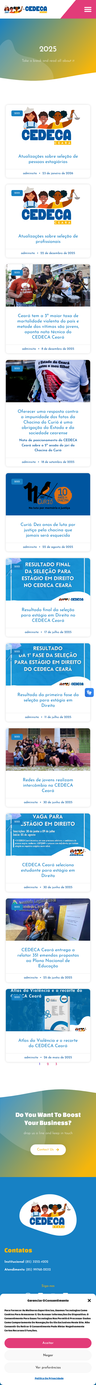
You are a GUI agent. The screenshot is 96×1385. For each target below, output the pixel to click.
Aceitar (48, 1343)
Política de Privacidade (49, 1378)
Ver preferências (48, 1367)
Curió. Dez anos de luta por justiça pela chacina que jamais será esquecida (48, 530)
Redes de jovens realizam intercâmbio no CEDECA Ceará (48, 785)
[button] (89, 1300)
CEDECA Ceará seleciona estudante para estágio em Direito (48, 870)
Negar (48, 1355)
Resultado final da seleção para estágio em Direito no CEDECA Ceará (48, 615)
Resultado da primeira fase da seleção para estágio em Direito (48, 700)
